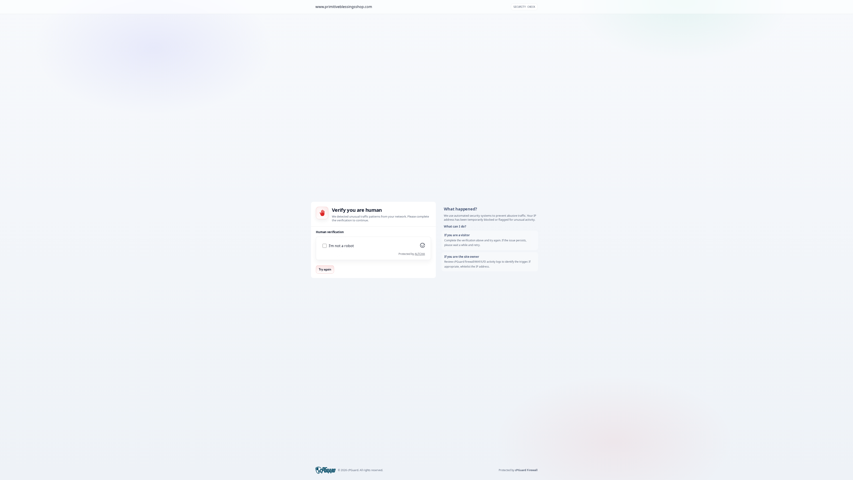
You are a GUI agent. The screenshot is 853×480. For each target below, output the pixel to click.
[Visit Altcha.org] (422, 246)
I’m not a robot (341, 246)
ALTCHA (420, 254)
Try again (325, 269)
